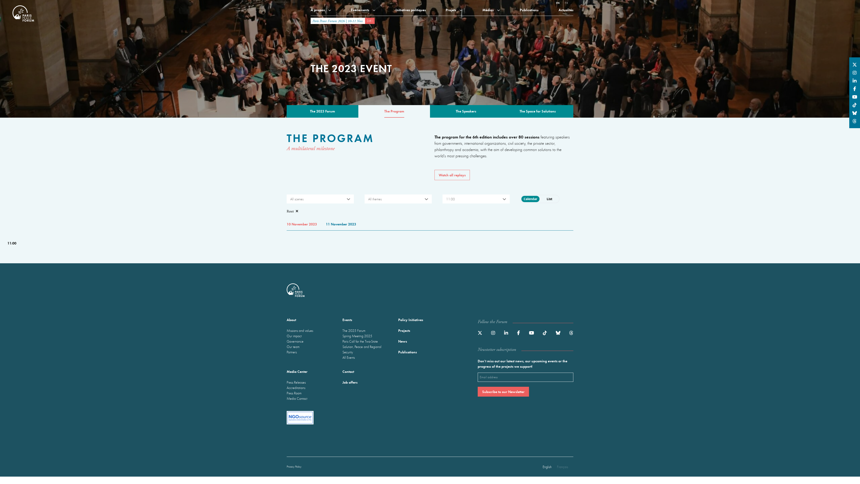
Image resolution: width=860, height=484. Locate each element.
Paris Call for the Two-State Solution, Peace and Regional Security (361, 346)
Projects (404, 330)
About (291, 319)
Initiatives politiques (411, 9)
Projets (451, 9)
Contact (348, 371)
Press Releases (296, 382)
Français (562, 467)
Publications (529, 9)
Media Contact (297, 398)
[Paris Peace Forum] (23, 5)
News (402, 341)
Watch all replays (452, 175)
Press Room (294, 393)
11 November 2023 (341, 224)
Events (347, 319)
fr (566, 2)
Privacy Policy (294, 467)
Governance (295, 341)
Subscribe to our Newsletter (503, 391)
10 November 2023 (302, 224)
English (547, 467)
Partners (292, 352)
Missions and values (300, 330)
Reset (290, 211)
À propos (318, 9)
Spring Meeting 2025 (357, 336)
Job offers (349, 382)
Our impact (294, 336)
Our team (293, 346)
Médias (488, 9)
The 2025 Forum (353, 330)
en (558, 2)
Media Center (297, 371)
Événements (360, 9)
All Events (348, 357)
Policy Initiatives (410, 319)
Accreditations (296, 387)
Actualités (566, 9)
